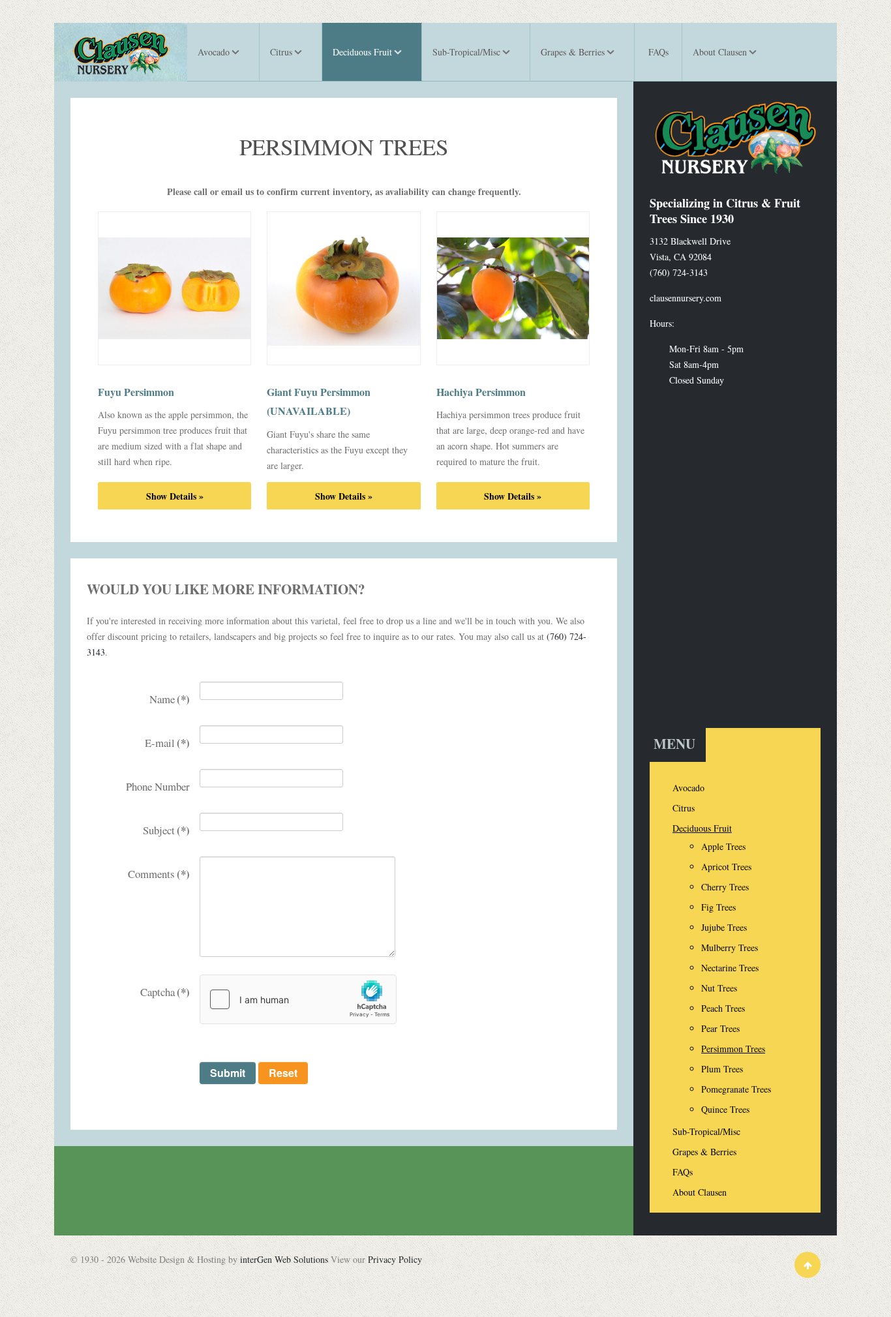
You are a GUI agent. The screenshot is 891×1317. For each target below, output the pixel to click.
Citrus (683, 808)
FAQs (682, 1172)
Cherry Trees (725, 887)
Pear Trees (720, 1028)
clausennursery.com (685, 298)
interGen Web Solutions (284, 1259)
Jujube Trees (724, 927)
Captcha (165, 992)
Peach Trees (723, 1008)
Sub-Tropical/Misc (706, 1131)
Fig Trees (718, 907)
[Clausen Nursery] (120, 52)
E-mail (167, 742)
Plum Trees (722, 1069)
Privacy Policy (395, 1259)
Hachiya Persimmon (481, 391)
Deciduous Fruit (702, 828)
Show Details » (175, 496)
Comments (159, 874)
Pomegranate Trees (736, 1089)
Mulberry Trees (729, 947)
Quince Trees (725, 1109)
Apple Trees (723, 846)
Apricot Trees (726, 866)
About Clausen (699, 1192)
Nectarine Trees (730, 967)
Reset (283, 1072)
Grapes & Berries (704, 1151)
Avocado (688, 787)
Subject (166, 830)
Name (169, 699)
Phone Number (158, 786)
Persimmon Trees (733, 1048)
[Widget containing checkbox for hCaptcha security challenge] (298, 999)
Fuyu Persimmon (136, 391)
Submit (227, 1072)
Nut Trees (719, 988)
